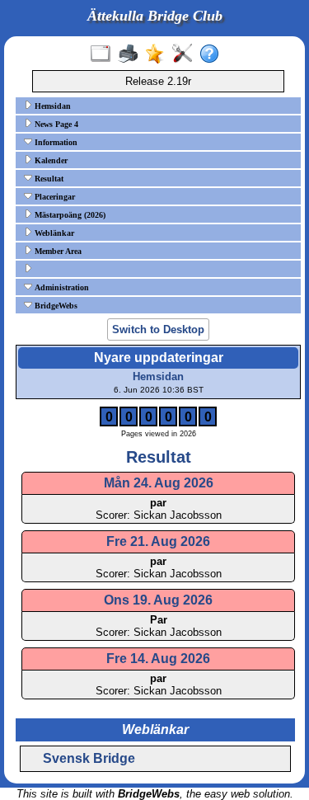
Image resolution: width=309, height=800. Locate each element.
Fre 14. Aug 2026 (158, 659)
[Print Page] (131, 54)
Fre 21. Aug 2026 (158, 541)
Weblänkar (53, 233)
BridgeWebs (54, 305)
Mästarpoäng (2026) (68, 214)
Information (54, 142)
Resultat (47, 178)
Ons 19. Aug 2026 (158, 600)
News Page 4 (55, 124)
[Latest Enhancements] (158, 54)
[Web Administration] (185, 54)
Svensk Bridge (89, 758)
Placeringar (53, 196)
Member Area (57, 251)
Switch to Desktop (158, 329)
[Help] (213, 54)
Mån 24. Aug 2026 (158, 483)
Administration (60, 287)
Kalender (50, 160)
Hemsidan (51, 106)
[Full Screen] (104, 54)
